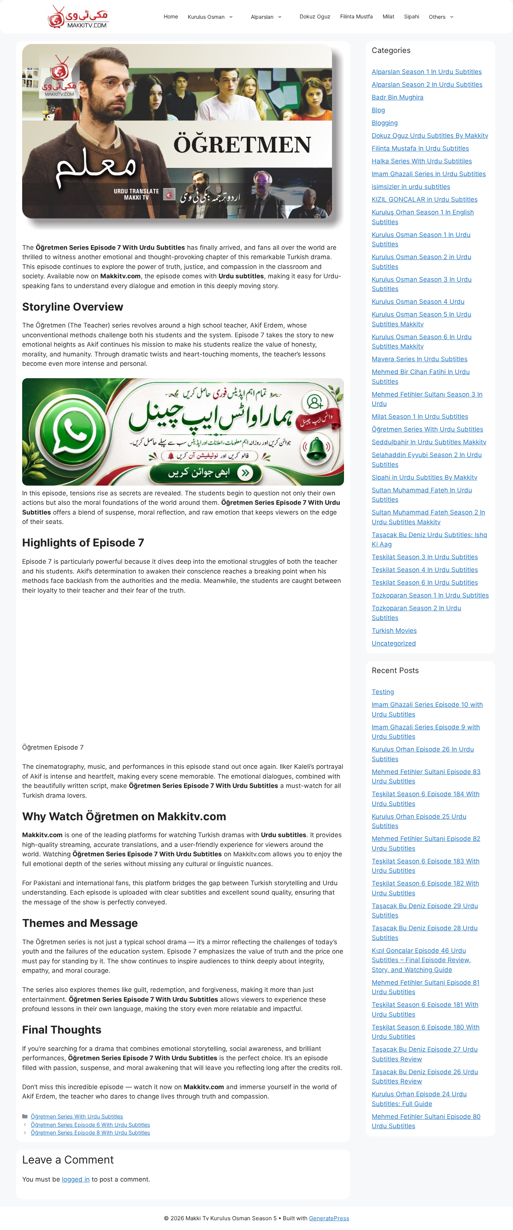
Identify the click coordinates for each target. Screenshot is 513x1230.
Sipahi (411, 16)
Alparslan (262, 17)
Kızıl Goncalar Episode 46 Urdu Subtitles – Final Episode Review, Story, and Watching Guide (421, 960)
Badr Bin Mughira (398, 97)
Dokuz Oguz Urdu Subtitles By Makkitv (430, 135)
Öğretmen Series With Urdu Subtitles (77, 1116)
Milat (388, 16)
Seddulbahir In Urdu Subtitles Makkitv (429, 442)
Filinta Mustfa (356, 16)
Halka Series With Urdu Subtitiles (422, 161)
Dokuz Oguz (315, 16)
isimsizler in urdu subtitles (411, 186)
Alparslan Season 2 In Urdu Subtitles (427, 84)
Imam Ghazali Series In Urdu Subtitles (429, 174)
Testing (383, 692)
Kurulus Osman (206, 17)
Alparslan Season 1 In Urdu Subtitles (427, 71)
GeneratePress (329, 1218)
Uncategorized (394, 643)
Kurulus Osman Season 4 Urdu (418, 301)
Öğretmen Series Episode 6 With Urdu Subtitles (90, 1124)
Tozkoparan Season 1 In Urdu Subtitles (430, 595)
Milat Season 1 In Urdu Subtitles (420, 416)
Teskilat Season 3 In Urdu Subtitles (425, 557)
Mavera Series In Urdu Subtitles (420, 359)
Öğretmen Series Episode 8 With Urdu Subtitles (90, 1132)
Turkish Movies (394, 630)
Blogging (385, 123)
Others (437, 17)
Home (171, 16)
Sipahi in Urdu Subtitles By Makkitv (424, 477)
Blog (378, 110)
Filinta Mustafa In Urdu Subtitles (420, 148)
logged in (76, 1179)
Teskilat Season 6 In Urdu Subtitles (425, 582)
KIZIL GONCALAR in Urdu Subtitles (425, 199)
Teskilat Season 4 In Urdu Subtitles (425, 569)
